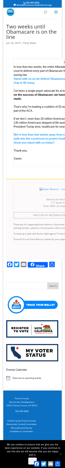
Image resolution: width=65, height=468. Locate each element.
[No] (60, 454)
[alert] (32, 378)
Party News (29, 43)
